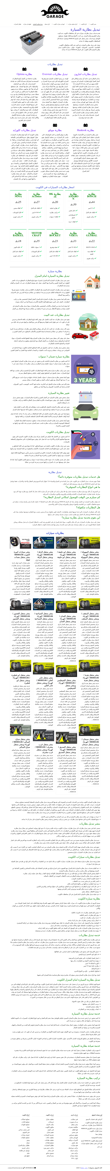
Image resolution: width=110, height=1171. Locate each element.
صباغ (28, 1143)
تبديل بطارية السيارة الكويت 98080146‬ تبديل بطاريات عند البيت (92, 1124)
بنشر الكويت (93, 24)
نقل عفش (75, 1143)
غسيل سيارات (25, 1135)
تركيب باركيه (74, 1150)
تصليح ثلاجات (25, 1122)
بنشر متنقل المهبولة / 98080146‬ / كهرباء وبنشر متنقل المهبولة (90, 554)
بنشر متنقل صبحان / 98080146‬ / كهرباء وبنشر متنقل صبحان (90, 742)
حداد (28, 1127)
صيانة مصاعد (74, 1156)
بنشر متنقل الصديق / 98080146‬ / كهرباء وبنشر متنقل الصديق (67, 749)
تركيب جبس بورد (48, 1148)
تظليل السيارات (17, 24)
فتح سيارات (74, 1145)
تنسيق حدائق (50, 1153)
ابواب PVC (74, 1158)
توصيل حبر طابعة (24, 1150)
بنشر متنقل (74, 1124)
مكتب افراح (50, 1124)
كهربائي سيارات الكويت (59, 24)
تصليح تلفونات (25, 1124)
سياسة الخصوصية (96, 1137)
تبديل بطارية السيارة (38, 24)
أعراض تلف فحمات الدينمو (94, 1119)
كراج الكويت (84, 24)
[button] (89, 24)
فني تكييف (50, 1130)
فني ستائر (51, 1150)
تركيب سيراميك (73, 1148)
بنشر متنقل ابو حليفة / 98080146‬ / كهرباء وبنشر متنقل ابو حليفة (66, 554)
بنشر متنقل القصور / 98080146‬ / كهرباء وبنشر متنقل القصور (21, 616)
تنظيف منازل (50, 1119)
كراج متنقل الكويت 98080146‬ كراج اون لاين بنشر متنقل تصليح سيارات (91, 1142)
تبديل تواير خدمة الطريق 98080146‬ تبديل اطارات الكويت (91, 1129)
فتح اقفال (75, 1130)
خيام (28, 1153)
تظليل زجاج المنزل (23, 1145)
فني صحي (75, 1132)
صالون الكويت (49, 1127)
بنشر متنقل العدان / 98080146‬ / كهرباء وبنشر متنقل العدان (67, 618)
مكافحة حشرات (73, 1127)
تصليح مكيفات (25, 1137)
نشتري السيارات (49, 1135)
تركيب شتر (74, 1153)
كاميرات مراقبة (73, 1140)
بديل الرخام (50, 1156)
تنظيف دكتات (50, 1137)
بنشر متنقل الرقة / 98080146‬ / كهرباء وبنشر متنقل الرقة (45, 554)
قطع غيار (26, 1156)
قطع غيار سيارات (27, 24)
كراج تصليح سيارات (72, 24)
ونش (28, 1140)
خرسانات (51, 1122)
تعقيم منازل (50, 1132)
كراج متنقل (47, 24)
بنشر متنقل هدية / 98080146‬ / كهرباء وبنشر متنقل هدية (91, 677)
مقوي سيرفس (73, 1135)
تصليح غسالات (25, 1119)
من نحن (99, 1147)
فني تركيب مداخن (24, 1130)
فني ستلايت (74, 1119)
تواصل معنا (99, 1134)
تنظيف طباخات (49, 1140)
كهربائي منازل (73, 1137)
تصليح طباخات (49, 1143)
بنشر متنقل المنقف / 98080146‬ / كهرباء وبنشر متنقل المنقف (90, 616)
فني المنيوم (26, 1132)
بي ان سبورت (74, 1122)
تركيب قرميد (25, 1148)
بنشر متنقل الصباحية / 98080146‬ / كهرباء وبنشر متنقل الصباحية (43, 616)
